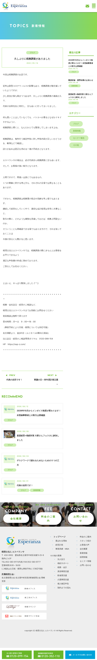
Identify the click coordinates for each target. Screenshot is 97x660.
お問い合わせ (81, 518)
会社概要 (16, 518)
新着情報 (36, 490)
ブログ (32, 53)
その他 (76, 145)
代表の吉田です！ (14, 379)
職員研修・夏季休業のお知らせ (80, 80)
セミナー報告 (78, 138)
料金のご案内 (48, 518)
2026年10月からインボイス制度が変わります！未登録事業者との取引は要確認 (80, 63)
